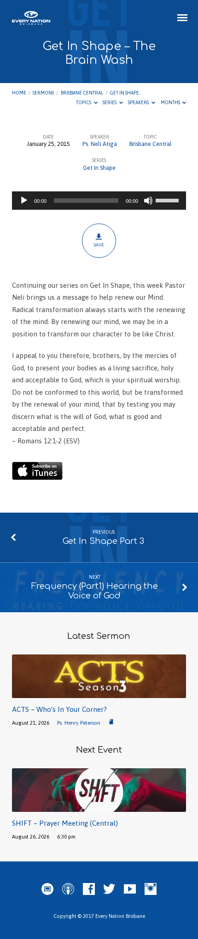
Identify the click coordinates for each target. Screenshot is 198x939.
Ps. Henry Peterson (78, 723)
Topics (84, 102)
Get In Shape (99, 167)
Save (99, 244)
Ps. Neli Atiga (99, 143)
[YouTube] (130, 889)
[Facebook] (89, 889)
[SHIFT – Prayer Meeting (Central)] (99, 806)
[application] (99, 200)
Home (19, 92)
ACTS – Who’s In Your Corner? (59, 709)
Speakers (139, 102)
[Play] (24, 200)
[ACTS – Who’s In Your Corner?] (99, 692)
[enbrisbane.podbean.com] (47, 889)
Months (171, 102)
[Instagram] (151, 889)
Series (110, 102)
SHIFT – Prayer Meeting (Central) (65, 823)
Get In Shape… (125, 92)
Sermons (43, 92)
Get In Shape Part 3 (103, 541)
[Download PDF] (111, 722)
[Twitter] (109, 889)
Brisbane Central (82, 92)
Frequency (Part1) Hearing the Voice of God (94, 591)
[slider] (168, 199)
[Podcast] (68, 889)
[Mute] (148, 200)
